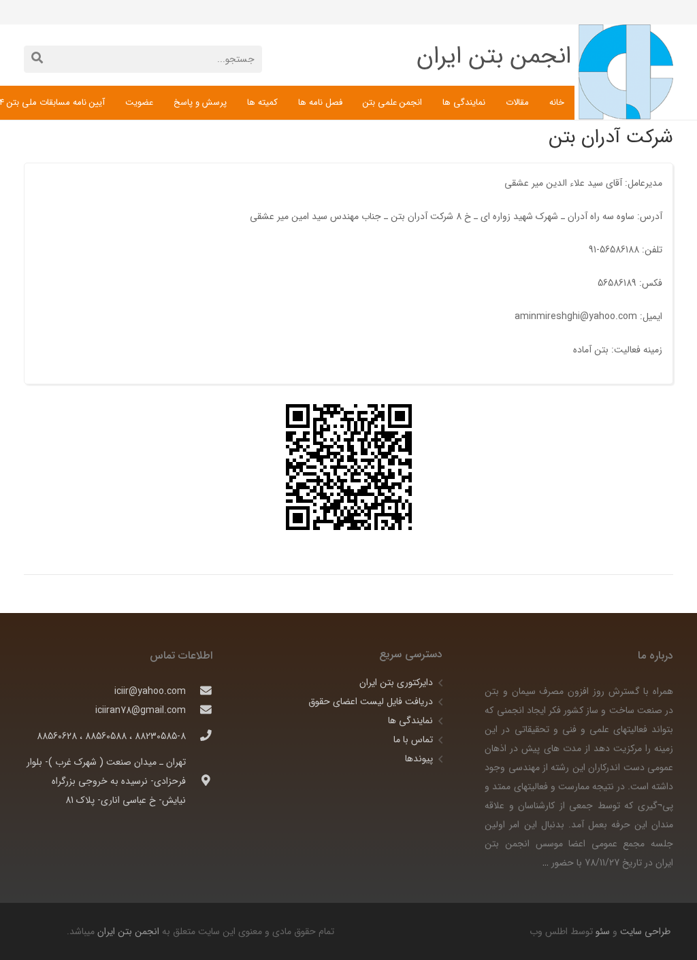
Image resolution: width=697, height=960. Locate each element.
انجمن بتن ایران (128, 931)
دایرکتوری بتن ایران (396, 682)
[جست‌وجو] (37, 59)
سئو (603, 931)
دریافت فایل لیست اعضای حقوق (370, 701)
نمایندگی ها (410, 720)
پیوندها (419, 758)
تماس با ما (413, 739)
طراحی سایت (643, 931)
